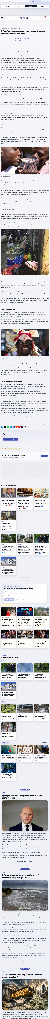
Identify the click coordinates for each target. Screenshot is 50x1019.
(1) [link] (10, 505)
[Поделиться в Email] (25, 427)
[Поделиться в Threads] (22, 427)
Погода (4, 701)
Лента (19, 6)
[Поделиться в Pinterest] (19, 427)
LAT (4, 17)
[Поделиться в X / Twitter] (5, 427)
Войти (44, 1)
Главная (2, 25)
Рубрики (30, 6)
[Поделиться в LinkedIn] (13, 427)
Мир (6, 25)
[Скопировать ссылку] (28, 427)
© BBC (19, 28)
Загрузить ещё (25, 579)
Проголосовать (9, 599)
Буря (3, 661)
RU (2, 17)
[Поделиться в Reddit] (16, 427)
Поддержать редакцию (35, 1)
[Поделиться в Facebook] (2, 427)
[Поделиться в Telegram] (11, 427)
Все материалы (45, 701)
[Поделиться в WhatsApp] (8, 427)
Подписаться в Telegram (10, 439)
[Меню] (48, 17)
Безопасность (5, 742)
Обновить (45, 656)
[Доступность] (47, 1)
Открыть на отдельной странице (25, 861)
